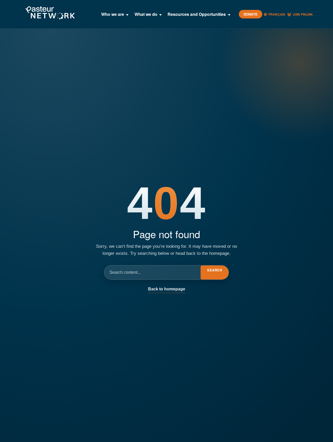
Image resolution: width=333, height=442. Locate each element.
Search (214, 270)
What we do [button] (146, 14)
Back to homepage (166, 289)
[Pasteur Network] (50, 13)
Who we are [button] (112, 14)
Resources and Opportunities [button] (197, 14)
